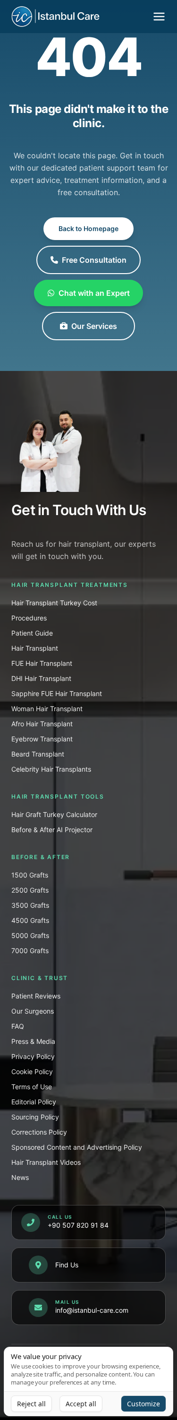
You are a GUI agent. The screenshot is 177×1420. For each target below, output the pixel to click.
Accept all (81, 1403)
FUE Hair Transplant (41, 663)
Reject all (31, 1403)
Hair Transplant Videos (46, 1162)
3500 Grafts (30, 905)
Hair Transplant (34, 648)
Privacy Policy (33, 1056)
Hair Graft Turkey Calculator (54, 814)
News (20, 1177)
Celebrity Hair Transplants (51, 769)
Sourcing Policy (35, 1117)
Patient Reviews (35, 996)
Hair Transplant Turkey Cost (54, 603)
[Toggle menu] (159, 16)
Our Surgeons (32, 1011)
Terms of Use (31, 1087)
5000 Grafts (30, 935)
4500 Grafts (30, 920)
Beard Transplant (37, 754)
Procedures (29, 618)
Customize (143, 1403)
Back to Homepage (88, 228)
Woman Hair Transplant (47, 709)
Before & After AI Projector (52, 830)
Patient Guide (32, 633)
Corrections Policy (39, 1132)
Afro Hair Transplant (42, 724)
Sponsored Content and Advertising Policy (76, 1147)
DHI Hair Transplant (41, 678)
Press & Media (33, 1041)
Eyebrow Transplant (42, 739)
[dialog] (88, 1381)
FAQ (17, 1026)
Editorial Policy (33, 1102)
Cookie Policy (32, 1071)
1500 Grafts (29, 875)
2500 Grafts (30, 890)
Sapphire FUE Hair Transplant (56, 693)
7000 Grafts (30, 951)
